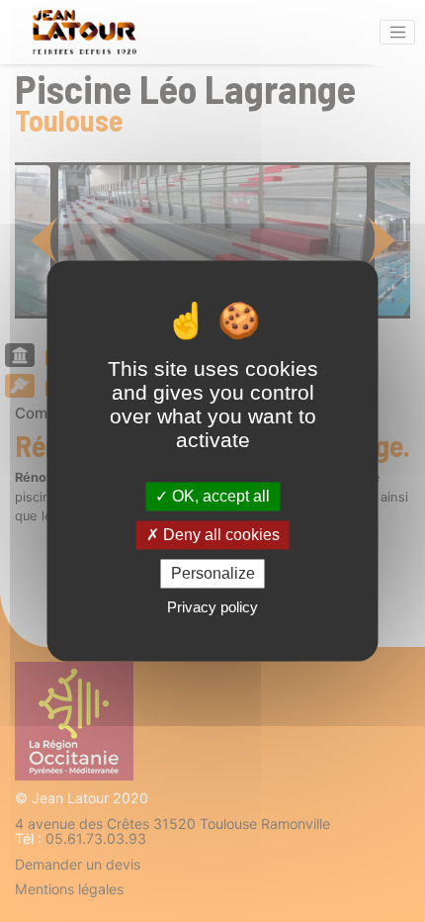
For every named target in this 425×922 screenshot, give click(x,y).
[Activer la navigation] (397, 33)
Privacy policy (212, 607)
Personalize (213, 573)
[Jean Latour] (84, 32)
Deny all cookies (219, 534)
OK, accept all (219, 496)
